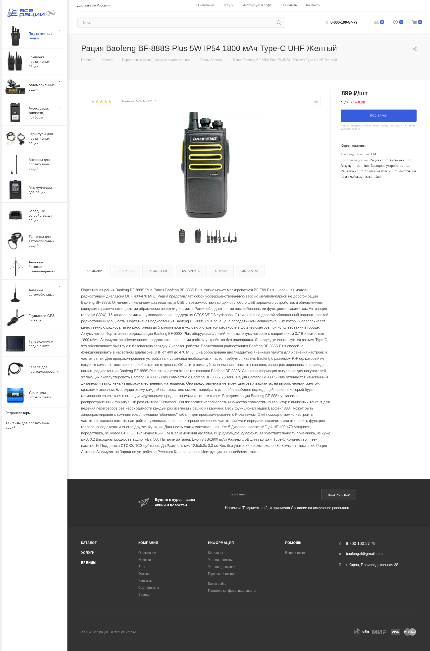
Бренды (89, 563)
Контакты (145, 581)
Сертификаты (148, 588)
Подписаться (339, 494)
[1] (93, 101)
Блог (142, 567)
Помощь (293, 543)
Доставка (250, 270)
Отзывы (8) (158, 270)
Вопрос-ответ (295, 553)
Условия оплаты (220, 560)
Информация (221, 543)
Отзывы (144, 574)
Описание (96, 270)
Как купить (191, 270)
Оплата (221, 270)
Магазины (215, 553)
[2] (97, 101)
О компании (147, 553)
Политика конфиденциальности (232, 590)
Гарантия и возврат (222, 574)
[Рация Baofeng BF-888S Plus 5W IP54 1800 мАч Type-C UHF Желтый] (206, 168)
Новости (144, 560)
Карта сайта (217, 584)
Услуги (88, 553)
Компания (148, 543)
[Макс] (303, 22)
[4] (105, 101)
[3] (101, 101)
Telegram (314, 22)
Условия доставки (221, 567)
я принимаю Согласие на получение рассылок (309, 508)
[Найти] (279, 22)
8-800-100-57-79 (343, 22)
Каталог (89, 543)
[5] (110, 101)
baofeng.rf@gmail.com (364, 553)
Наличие (126, 270)
